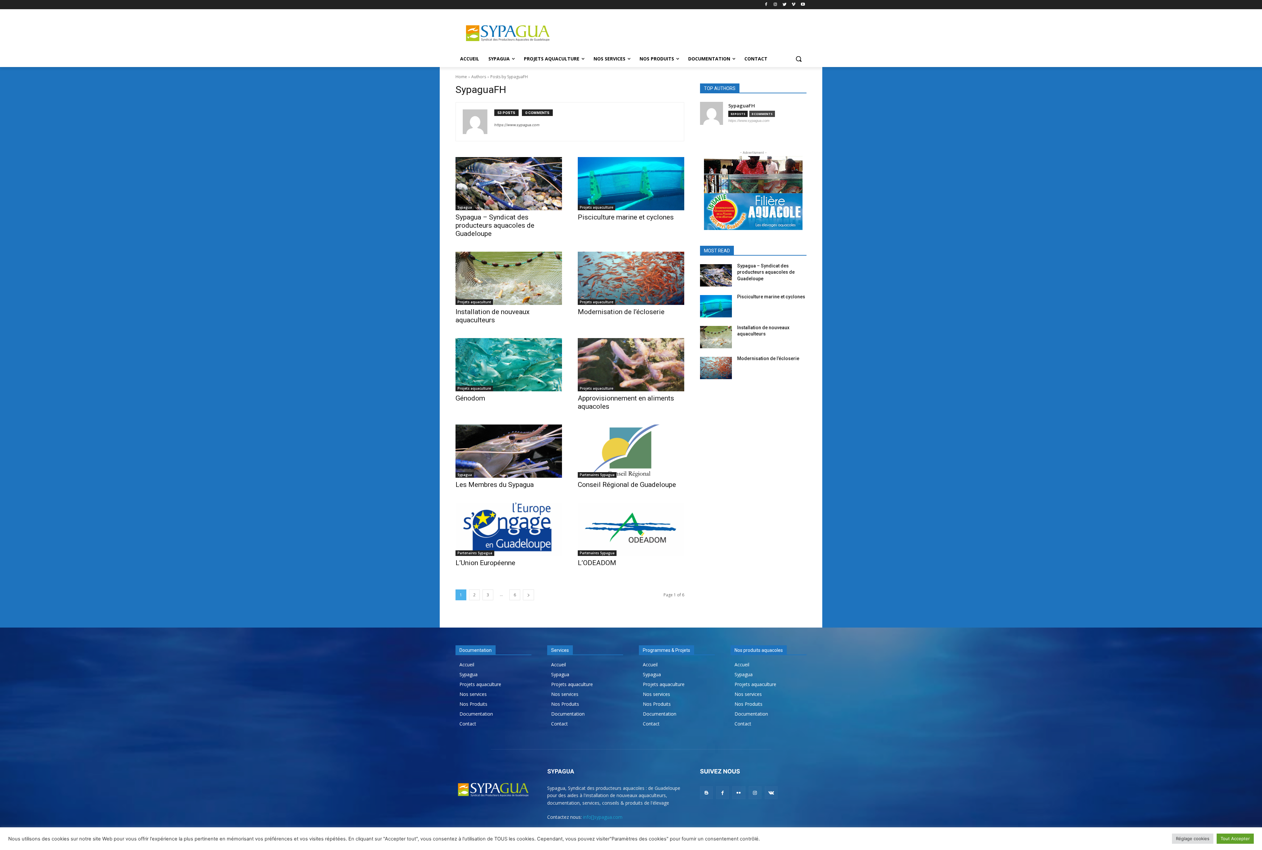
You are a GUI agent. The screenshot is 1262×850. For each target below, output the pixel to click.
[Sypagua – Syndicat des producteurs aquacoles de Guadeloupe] (509, 183)
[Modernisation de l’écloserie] (631, 278)
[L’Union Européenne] (509, 529)
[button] (798, 59)
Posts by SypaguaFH (509, 77)
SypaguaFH (741, 106)
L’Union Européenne (485, 563)
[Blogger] (706, 792)
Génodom (470, 398)
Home (461, 77)
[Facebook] (766, 5)
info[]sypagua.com (602, 817)
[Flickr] (738, 792)
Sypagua (464, 207)
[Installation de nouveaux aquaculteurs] (509, 278)
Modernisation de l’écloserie (621, 312)
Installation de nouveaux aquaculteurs (492, 316)
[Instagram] (775, 5)
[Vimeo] (793, 5)
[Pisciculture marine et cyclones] (631, 183)
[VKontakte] (771, 792)
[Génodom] (509, 364)
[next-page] (528, 594)
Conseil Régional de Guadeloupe (627, 485)
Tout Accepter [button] (1235, 838)
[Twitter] (784, 5)
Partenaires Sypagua (597, 474)
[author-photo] (478, 121)
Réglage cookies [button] (1192, 838)
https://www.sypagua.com (517, 125)
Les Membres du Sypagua (495, 485)
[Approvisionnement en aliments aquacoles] (631, 364)
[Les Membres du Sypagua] (509, 451)
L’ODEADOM (597, 563)
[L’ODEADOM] (631, 529)
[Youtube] (802, 5)
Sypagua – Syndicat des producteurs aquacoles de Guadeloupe (495, 225)
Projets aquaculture (596, 207)
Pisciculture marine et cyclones (626, 217)
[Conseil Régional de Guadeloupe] (631, 451)
